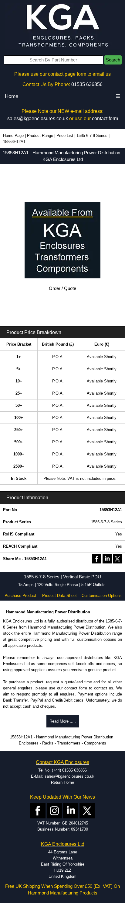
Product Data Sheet (59, 595)
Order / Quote (62, 288)
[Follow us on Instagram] (54, 810)
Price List (64, 135)
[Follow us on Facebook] (38, 810)
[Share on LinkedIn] (107, 558)
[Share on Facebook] (96, 558)
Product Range (40, 135)
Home (11, 96)
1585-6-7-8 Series (91, 135)
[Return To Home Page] (62, 26)
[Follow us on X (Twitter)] (87, 810)
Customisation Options (102, 595)
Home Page (13, 135)
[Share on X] (117, 558)
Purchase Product (20, 595)
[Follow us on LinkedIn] (70, 810)
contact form (105, 118)
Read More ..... (62, 721)
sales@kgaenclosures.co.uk (37, 118)
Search (113, 60)
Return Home (62, 782)
